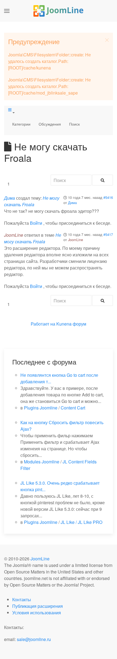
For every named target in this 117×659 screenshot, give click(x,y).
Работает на (43, 324)
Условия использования (36, 612)
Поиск (74, 124)
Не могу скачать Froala (31, 201)
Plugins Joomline (40, 408)
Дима (72, 202)
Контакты (21, 599)
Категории (21, 124)
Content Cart (73, 408)
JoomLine (75, 239)
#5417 (108, 234)
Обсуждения (50, 124)
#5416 (108, 197)
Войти (36, 223)
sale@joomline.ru (34, 639)
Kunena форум (71, 324)
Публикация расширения (37, 606)
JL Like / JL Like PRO (81, 522)
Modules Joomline (41, 461)
